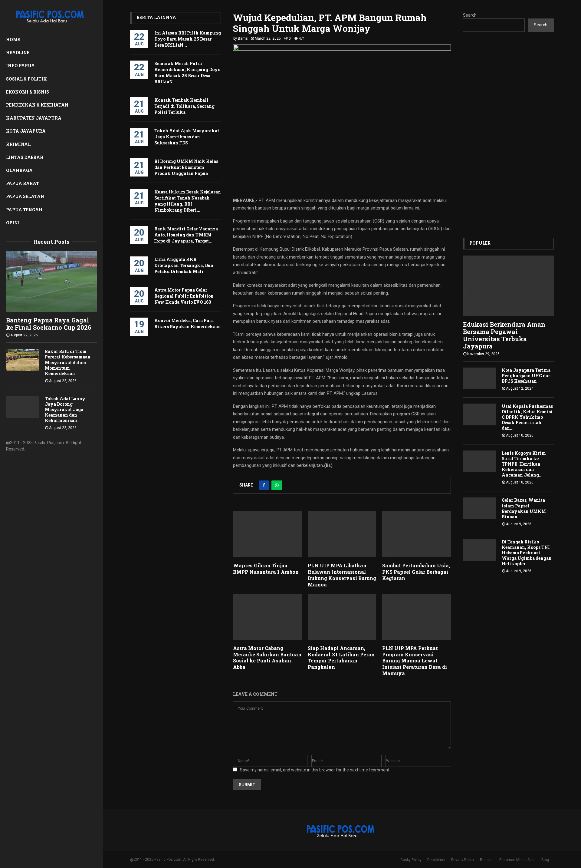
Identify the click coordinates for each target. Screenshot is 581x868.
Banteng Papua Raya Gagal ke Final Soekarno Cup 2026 (48, 323)
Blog (545, 860)
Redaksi (487, 860)
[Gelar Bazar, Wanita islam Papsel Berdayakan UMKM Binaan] (479, 508)
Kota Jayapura (26, 131)
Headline (17, 52)
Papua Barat (22, 183)
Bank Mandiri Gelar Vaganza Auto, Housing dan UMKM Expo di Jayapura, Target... (186, 235)
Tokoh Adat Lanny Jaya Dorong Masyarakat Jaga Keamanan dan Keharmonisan (65, 409)
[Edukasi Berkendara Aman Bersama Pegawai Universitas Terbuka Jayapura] (508, 286)
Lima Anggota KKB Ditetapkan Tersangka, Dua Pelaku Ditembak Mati (183, 265)
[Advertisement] (508, 135)
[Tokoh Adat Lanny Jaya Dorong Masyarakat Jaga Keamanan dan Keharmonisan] (22, 407)
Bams (243, 38)
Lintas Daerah (25, 157)
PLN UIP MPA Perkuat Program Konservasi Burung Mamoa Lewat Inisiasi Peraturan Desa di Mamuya (414, 660)
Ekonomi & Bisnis (27, 92)
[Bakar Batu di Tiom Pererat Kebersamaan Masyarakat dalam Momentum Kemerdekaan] (22, 360)
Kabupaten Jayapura (33, 118)
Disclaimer (436, 860)
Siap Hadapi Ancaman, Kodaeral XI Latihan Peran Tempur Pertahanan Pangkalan (341, 657)
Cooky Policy (411, 860)
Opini (13, 223)
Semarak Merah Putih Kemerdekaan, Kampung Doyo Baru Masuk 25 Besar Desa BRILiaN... (187, 72)
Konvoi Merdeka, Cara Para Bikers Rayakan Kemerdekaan (187, 323)
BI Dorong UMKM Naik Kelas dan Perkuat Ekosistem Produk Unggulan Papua (186, 167)
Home (13, 39)
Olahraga (19, 170)
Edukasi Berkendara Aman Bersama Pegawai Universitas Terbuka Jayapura (504, 335)
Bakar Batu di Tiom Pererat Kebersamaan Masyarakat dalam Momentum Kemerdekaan (67, 362)
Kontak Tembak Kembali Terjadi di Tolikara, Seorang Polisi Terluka (184, 106)
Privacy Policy (462, 860)
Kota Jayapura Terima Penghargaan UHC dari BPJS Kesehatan (527, 375)
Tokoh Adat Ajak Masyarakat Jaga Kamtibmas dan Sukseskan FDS (186, 137)
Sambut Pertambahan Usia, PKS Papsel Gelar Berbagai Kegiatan (416, 571)
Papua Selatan (25, 196)
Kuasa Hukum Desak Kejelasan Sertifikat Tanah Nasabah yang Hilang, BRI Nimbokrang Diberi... (187, 201)
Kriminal (18, 144)
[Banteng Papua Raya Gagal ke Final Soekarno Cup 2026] (51, 281)
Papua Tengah (24, 210)
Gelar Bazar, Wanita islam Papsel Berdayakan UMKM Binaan (524, 508)
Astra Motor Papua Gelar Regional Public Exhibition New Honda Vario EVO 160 (184, 296)
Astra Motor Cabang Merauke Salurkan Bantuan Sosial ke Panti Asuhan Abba (267, 657)
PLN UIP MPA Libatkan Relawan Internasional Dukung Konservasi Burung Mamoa (342, 574)
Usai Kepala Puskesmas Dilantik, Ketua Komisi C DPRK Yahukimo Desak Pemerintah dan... (527, 417)
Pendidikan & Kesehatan (37, 105)
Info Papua (20, 65)
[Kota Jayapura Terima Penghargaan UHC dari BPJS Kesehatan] (479, 378)
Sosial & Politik (26, 79)
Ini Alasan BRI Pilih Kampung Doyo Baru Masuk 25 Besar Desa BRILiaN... (187, 39)
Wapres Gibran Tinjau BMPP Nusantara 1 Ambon (266, 568)
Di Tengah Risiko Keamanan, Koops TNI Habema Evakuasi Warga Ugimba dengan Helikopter (527, 552)
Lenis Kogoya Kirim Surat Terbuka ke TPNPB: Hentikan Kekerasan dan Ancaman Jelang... (524, 464)
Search (470, 15)
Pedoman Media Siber (517, 860)
